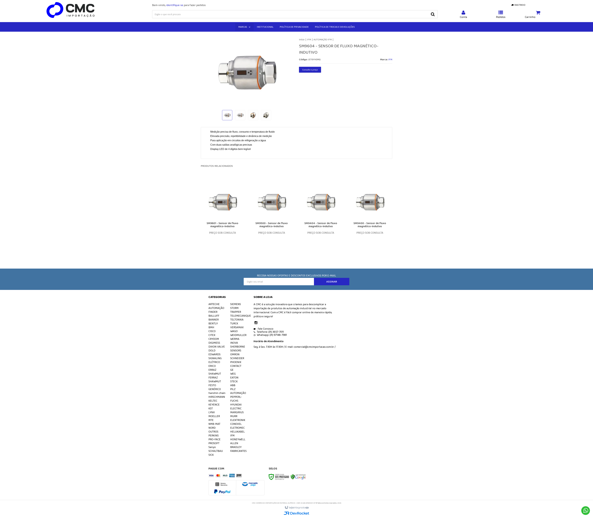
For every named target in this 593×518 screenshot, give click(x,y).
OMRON (235, 354)
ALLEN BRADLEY (236, 445)
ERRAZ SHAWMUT (214, 372)
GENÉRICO (214, 389)
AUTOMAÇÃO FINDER (216, 310)
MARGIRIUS (237, 412)
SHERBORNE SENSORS (237, 348)
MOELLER (214, 416)
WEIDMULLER (238, 335)
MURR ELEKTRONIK (237, 418)
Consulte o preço (310, 69)
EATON (234, 378)
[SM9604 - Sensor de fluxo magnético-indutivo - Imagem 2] (240, 115)
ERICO (212, 366)
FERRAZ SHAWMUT (214, 379)
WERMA (234, 339)
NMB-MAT (214, 424)
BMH (211, 327)
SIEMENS (235, 304)
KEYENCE (214, 405)
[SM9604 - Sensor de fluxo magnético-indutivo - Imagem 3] (253, 115)
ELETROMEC (237, 428)
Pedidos (500, 17)
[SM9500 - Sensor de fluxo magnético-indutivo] (271, 218)
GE (231, 370)
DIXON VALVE (216, 347)
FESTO (212, 385)
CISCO (212, 331)
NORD (212, 428)
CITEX (211, 335)
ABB (232, 385)
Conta (463, 17)
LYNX (211, 412)
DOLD (211, 350)
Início (302, 39)
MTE (211, 420)
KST (210, 408)
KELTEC (212, 401)
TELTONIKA (237, 320)
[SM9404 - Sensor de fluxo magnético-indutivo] (320, 218)
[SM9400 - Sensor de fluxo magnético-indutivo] (369, 218)
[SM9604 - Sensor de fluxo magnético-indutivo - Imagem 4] (266, 115)
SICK (211, 455)
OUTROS (213, 432)
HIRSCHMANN (216, 397)
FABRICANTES (238, 451)
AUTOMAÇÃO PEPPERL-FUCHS (238, 397)
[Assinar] (331, 281)
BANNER (213, 320)
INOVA (234, 343)
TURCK (234, 323)
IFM (309, 39)
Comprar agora (224, 236)
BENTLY (213, 323)
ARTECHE (214, 304)
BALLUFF (213, 316)
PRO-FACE (214, 439)
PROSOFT (213, 443)
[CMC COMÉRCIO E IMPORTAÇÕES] (71, 10)
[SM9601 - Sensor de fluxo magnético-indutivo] (222, 218)
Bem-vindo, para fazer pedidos (179, 5)
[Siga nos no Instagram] (257, 323)
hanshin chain (216, 393)
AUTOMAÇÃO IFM (322, 39)
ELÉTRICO (214, 362)
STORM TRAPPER (235, 310)
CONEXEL (236, 424)
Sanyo (212, 447)
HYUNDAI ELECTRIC (236, 406)
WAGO (234, 331)
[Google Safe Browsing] (298, 477)
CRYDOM (213, 339)
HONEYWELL (237, 439)
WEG (233, 374)
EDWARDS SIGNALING (215, 356)
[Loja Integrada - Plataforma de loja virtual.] (296, 508)
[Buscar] (433, 14)
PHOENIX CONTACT (235, 364)
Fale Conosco (265, 329)
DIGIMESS (214, 343)
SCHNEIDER (237, 358)
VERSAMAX (237, 327)
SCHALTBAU (215, 451)
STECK (234, 381)
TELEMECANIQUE (240, 316)
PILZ (233, 389)
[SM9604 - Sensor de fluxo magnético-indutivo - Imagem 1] (227, 115)
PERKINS (213, 435)
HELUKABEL (237, 432)
